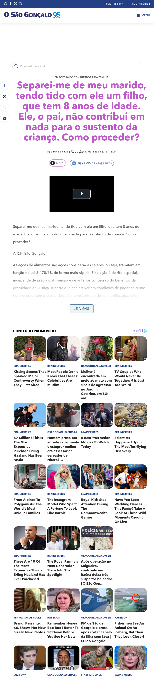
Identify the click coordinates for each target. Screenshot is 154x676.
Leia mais (81, 308)
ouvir (59, 163)
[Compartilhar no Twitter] (4, 96)
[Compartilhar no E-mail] (4, 118)
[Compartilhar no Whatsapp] (4, 107)
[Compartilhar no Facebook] (4, 85)
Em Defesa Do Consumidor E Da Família (81, 77)
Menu (146, 15)
